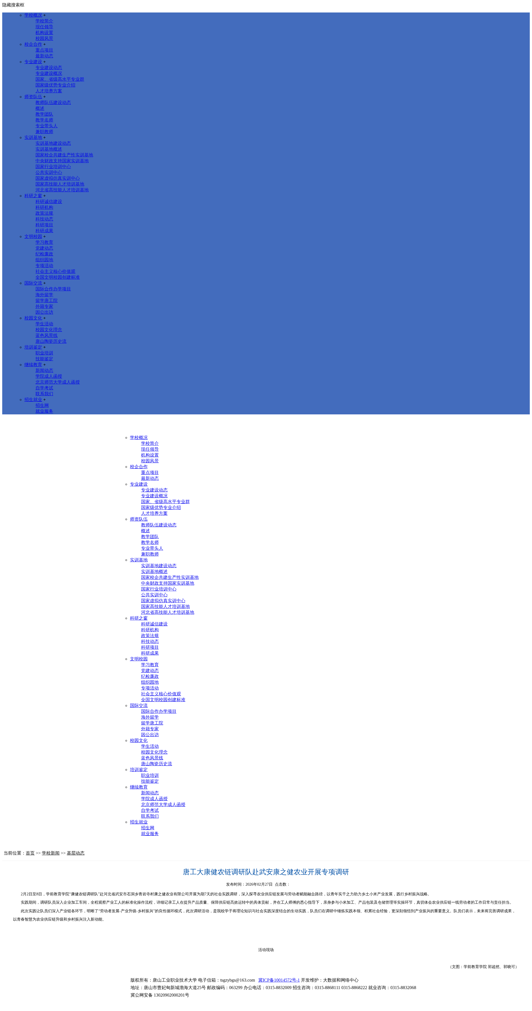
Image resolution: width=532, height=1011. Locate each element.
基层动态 (76, 853)
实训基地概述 (48, 149)
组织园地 (44, 259)
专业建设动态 (48, 67)
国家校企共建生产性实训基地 (64, 155)
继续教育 (33, 364)
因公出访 (44, 312)
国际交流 (33, 283)
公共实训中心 (48, 172)
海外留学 (44, 294)
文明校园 (33, 236)
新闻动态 (44, 370)
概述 (39, 108)
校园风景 (44, 38)
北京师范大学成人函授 (57, 382)
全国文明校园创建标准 (57, 277)
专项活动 (44, 265)
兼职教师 (44, 131)
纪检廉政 (44, 254)
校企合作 (33, 44)
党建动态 (44, 248)
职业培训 (44, 353)
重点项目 (44, 50)
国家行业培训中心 (53, 166)
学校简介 (44, 21)
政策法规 (44, 213)
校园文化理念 (48, 329)
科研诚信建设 (48, 201)
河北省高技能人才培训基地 (62, 189)
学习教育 (44, 242)
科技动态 (44, 219)
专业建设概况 (48, 73)
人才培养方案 (48, 90)
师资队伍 (33, 96)
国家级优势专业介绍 (55, 85)
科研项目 (44, 224)
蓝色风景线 (46, 335)
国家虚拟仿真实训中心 (57, 178)
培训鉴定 (33, 347)
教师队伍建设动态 (53, 102)
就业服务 (44, 411)
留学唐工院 (46, 300)
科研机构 (44, 207)
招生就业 (33, 399)
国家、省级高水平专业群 (59, 79)
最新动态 (44, 56)
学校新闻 (51, 853)
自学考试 (44, 388)
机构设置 (44, 32)
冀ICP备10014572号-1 (279, 980)
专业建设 (33, 61)
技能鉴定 (44, 358)
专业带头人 (46, 125)
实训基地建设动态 (53, 143)
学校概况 (33, 15)
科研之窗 (33, 195)
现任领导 (44, 26)
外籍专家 (44, 306)
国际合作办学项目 (53, 289)
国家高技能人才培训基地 (59, 184)
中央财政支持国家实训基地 (62, 160)
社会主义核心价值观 (55, 271)
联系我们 (44, 393)
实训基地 (33, 137)
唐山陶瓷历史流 (50, 341)
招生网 (42, 405)
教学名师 (44, 120)
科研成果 (44, 230)
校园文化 (33, 318)
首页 (30, 853)
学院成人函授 (48, 376)
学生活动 (44, 323)
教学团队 (44, 114)
